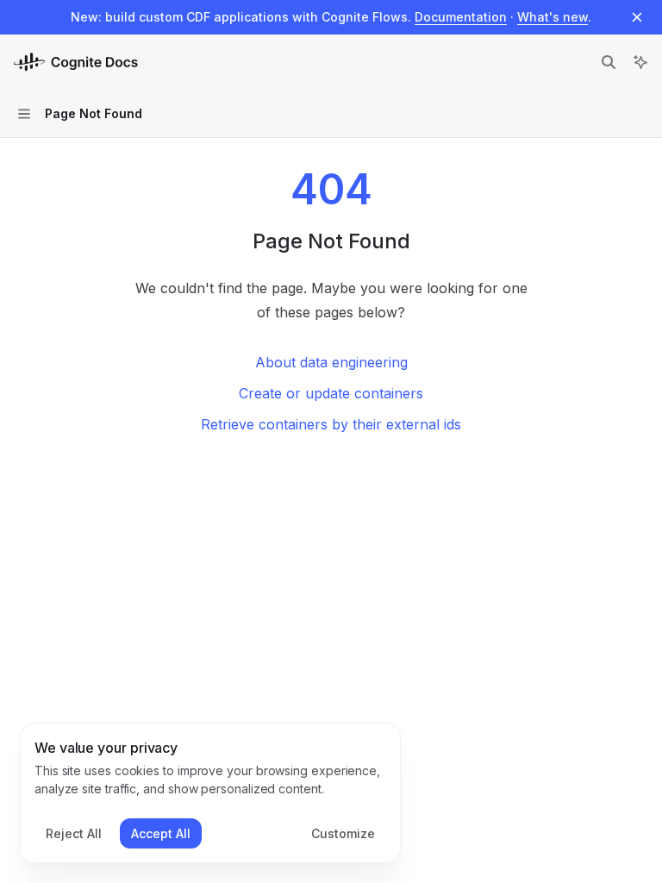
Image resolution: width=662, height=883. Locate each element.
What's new (552, 16)
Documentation (461, 16)
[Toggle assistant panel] (640, 62)
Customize (343, 833)
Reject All (74, 833)
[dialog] (210, 793)
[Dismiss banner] (637, 17)
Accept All (160, 833)
